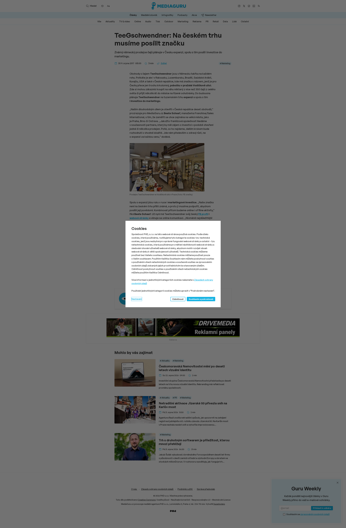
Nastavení (136, 299)
